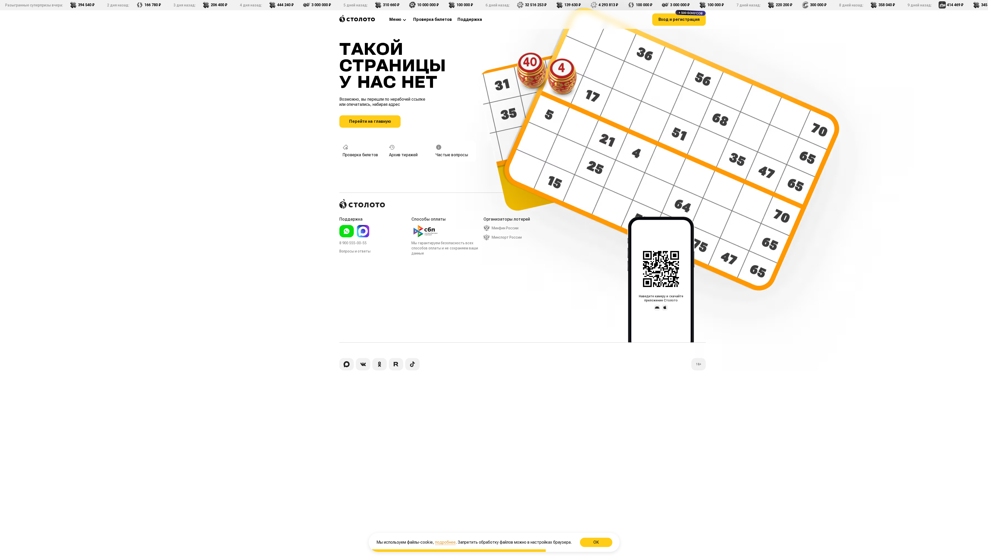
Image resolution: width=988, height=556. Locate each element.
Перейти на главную (370, 121)
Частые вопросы (452, 154)
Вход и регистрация (680, 17)
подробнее (445, 542)
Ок (596, 542)
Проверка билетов (360, 154)
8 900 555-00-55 (353, 243)
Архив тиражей (403, 154)
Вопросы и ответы (354, 251)
